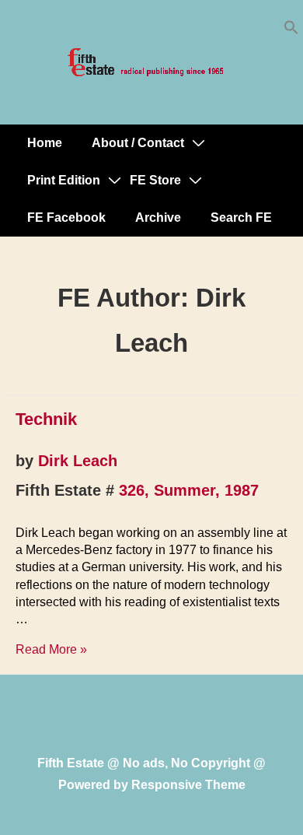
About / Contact (138, 142)
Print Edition (63, 180)
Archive (158, 217)
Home (44, 142)
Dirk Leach (77, 460)
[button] (291, 30)
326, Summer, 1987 (189, 490)
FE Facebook (66, 217)
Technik (46, 419)
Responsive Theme (188, 784)
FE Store (155, 180)
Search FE (241, 217)
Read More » (51, 649)
